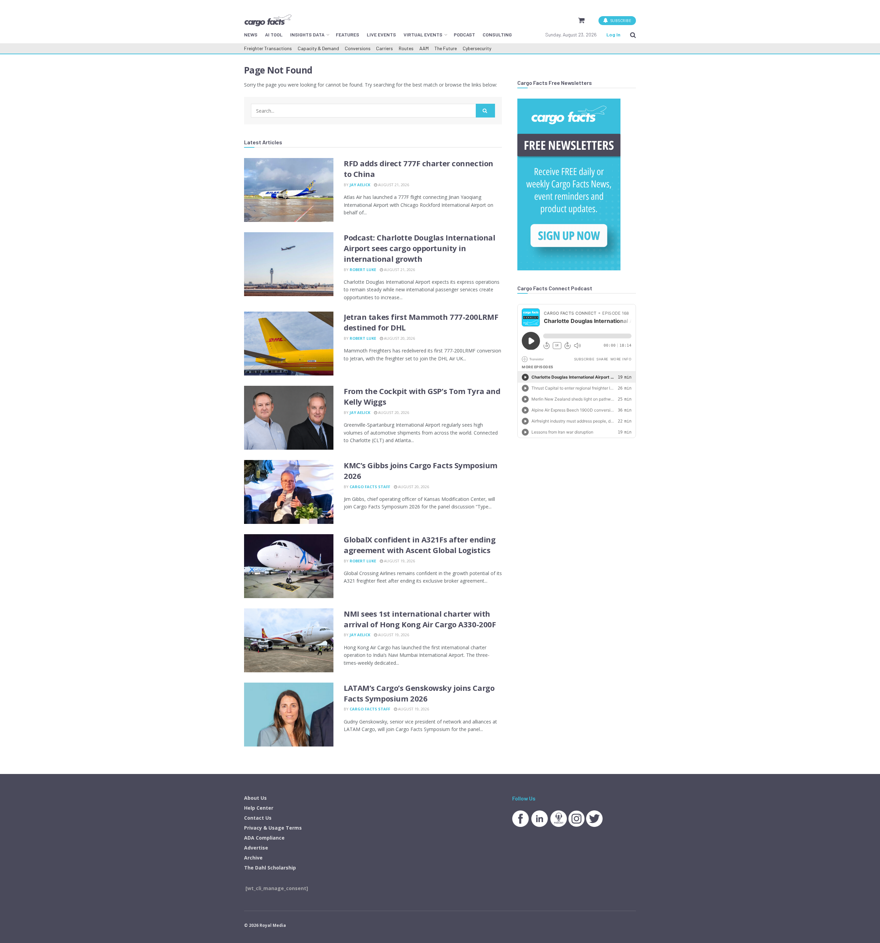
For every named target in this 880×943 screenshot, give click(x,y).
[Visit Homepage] (268, 20)
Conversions (358, 48)
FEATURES (347, 34)
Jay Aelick (360, 184)
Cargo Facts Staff (370, 486)
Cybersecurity (477, 48)
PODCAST (464, 34)
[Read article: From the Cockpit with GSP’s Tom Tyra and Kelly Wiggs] (288, 418)
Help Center (258, 808)
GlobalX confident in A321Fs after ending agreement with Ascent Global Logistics (419, 544)
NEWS (250, 34)
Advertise (256, 847)
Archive (253, 857)
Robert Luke (363, 269)
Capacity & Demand (318, 48)
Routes (406, 48)
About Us (255, 798)
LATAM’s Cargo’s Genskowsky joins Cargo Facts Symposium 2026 (419, 693)
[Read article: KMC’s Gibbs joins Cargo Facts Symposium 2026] (288, 492)
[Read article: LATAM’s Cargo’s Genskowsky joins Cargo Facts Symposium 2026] (288, 714)
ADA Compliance (264, 837)
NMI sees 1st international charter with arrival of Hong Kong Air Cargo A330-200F (420, 618)
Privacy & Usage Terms (273, 827)
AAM (424, 48)
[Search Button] (633, 34)
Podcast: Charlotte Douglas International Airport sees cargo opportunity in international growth (419, 248)
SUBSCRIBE (620, 20)
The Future (445, 48)
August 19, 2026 (399, 560)
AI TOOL (274, 34)
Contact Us (258, 818)
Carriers (384, 48)
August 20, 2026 (399, 338)
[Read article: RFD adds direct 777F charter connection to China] (288, 190)
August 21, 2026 (393, 184)
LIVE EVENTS (381, 34)
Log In (613, 34)
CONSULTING (497, 34)
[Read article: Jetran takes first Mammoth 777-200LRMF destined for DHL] (288, 343)
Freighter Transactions (268, 48)
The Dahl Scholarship (270, 867)
